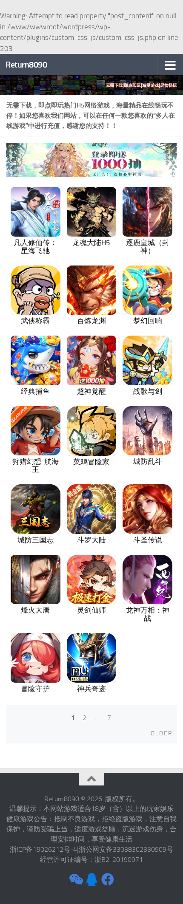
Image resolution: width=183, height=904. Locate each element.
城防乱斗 (147, 461)
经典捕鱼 (35, 391)
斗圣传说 (147, 540)
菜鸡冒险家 (91, 462)
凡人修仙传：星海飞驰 (35, 246)
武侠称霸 (35, 320)
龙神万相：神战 (147, 614)
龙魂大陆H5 (91, 242)
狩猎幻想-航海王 (35, 465)
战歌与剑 (147, 391)
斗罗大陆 (91, 540)
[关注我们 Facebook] (107, 879)
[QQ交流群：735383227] (91, 879)
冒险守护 (35, 688)
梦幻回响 (147, 320)
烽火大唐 (35, 610)
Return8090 (26, 64)
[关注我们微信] (75, 879)
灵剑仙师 (91, 610)
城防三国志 (35, 540)
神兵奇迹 (91, 688)
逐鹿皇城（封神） (147, 246)
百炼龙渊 (91, 320)
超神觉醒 (91, 391)
